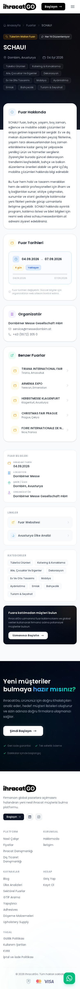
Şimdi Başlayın (21, 731)
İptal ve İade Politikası (18, 957)
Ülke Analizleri (12, 885)
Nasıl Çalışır (11, 839)
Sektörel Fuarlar (14, 891)
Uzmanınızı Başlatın (26, 635)
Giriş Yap (49, 879)
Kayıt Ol (48, 885)
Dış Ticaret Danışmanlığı (12, 859)
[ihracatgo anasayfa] (19, 6)
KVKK (6, 951)
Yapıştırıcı (10, 903)
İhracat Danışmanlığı (18, 851)
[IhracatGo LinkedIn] (29, 817)
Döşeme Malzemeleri (18, 916)
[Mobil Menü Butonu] (73, 6)
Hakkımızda (51, 839)
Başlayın (12, 817)
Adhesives (10, 910)
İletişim (48, 845)
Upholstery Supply (16, 922)
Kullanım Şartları (14, 945)
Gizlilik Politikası (13, 938)
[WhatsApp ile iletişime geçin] (69, 978)
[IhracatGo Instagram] (38, 817)
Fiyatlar (8, 845)
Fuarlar (31, 25)
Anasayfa (14, 25)
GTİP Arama (11, 897)
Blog (6, 879)
